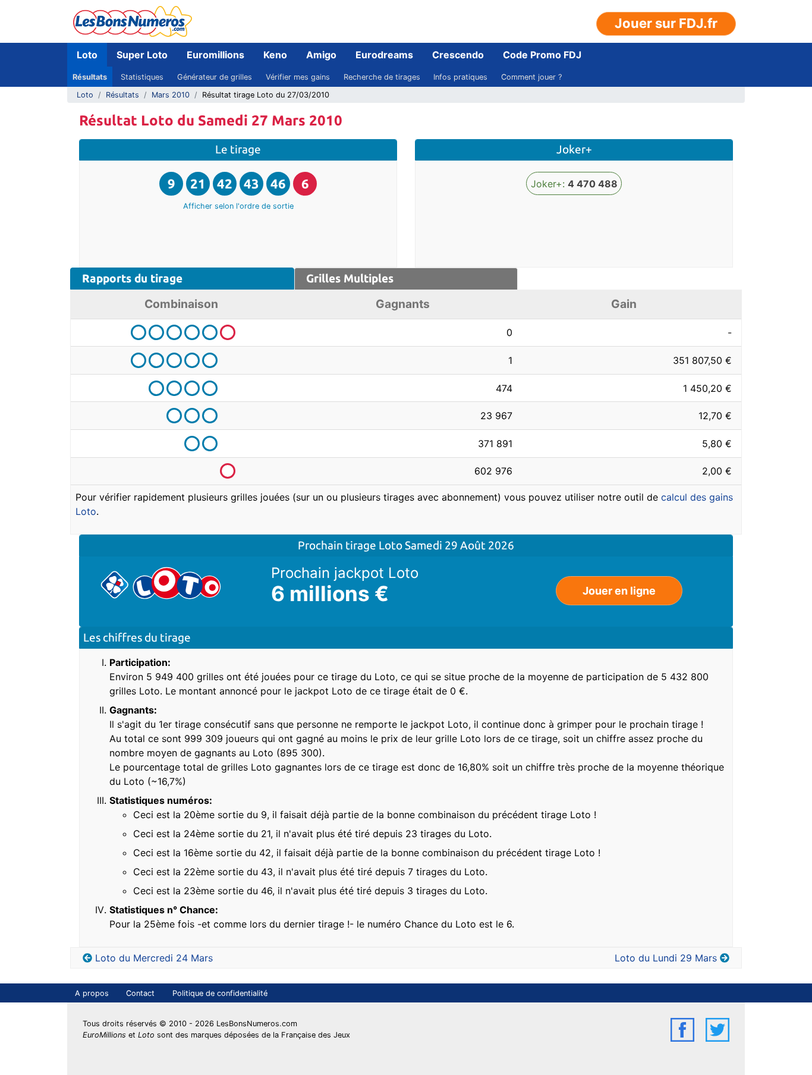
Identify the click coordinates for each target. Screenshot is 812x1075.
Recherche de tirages (382, 77)
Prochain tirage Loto (351, 545)
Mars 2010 (171, 94)
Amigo (321, 55)
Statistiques (142, 77)
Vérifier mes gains (298, 77)
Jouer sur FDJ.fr (666, 23)
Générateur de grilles (214, 77)
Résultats (90, 77)
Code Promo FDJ (542, 55)
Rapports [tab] (132, 278)
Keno (275, 55)
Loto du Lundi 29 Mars (666, 958)
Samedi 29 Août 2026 (459, 545)
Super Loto (142, 55)
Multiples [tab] (350, 278)
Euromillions (215, 55)
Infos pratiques (460, 77)
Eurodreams (384, 55)
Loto (87, 55)
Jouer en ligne (619, 590)
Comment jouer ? (531, 77)
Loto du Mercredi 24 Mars (154, 958)
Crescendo (458, 55)
